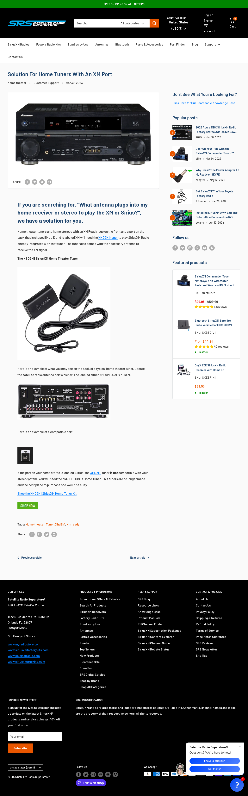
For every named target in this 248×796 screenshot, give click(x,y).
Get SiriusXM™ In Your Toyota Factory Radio (214, 193)
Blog (195, 44)
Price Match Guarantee (211, 636)
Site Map (201, 655)
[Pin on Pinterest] (34, 182)
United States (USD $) (22, 767)
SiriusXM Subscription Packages (159, 630)
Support (210, 44)
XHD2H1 (95, 473)
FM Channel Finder (150, 624)
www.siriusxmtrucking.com (26, 661)
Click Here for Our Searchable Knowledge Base (203, 103)
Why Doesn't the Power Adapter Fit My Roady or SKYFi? (217, 172)
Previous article (31, 557)
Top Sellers (87, 649)
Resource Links (148, 605)
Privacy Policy (205, 611)
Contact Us (15, 57)
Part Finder (177, 44)
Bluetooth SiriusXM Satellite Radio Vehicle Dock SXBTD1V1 (213, 323)
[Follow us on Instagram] (190, 248)
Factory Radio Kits (48, 44)
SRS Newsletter (206, 649)
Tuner (50, 524)
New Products (89, 655)
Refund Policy (205, 624)
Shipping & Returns (209, 618)
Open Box (86, 668)
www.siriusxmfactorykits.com (28, 650)
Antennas (101, 44)
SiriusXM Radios (18, 44)
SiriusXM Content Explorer (156, 636)
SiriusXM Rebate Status (154, 649)
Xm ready (73, 524)
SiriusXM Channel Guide (154, 643)
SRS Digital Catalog (92, 674)
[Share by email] (49, 182)
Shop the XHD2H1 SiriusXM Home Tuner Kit (47, 493)
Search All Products (93, 605)
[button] (237, 785)
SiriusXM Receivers (93, 611)
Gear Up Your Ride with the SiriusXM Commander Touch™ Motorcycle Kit (215, 151)
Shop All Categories (93, 687)
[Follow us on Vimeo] (212, 248)
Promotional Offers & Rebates (100, 599)
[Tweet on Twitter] (42, 182)
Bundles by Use (78, 44)
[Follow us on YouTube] (204, 248)
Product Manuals (149, 618)
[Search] (154, 23)
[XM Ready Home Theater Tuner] (63, 267)
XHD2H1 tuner (108, 237)
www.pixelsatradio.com (24, 655)
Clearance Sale (90, 662)
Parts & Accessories (149, 44)
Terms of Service (207, 630)
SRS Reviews (204, 643)
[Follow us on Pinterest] (197, 248)
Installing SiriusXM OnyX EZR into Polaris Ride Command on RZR (217, 215)
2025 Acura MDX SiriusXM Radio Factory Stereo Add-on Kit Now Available (216, 130)
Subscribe (21, 748)
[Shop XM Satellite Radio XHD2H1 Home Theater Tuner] (27, 502)
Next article (137, 557)
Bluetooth (122, 44)
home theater (17, 82)
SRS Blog (144, 599)
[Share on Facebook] (27, 182)
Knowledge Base (149, 611)
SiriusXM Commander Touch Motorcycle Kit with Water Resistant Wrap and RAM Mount (214, 281)
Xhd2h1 (60, 524)
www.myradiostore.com (24, 644)
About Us (202, 599)
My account (209, 28)
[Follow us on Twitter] (182, 248)
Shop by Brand (89, 680)
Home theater (35, 524)
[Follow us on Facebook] (175, 248)
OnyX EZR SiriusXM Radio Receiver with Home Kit (210, 367)
